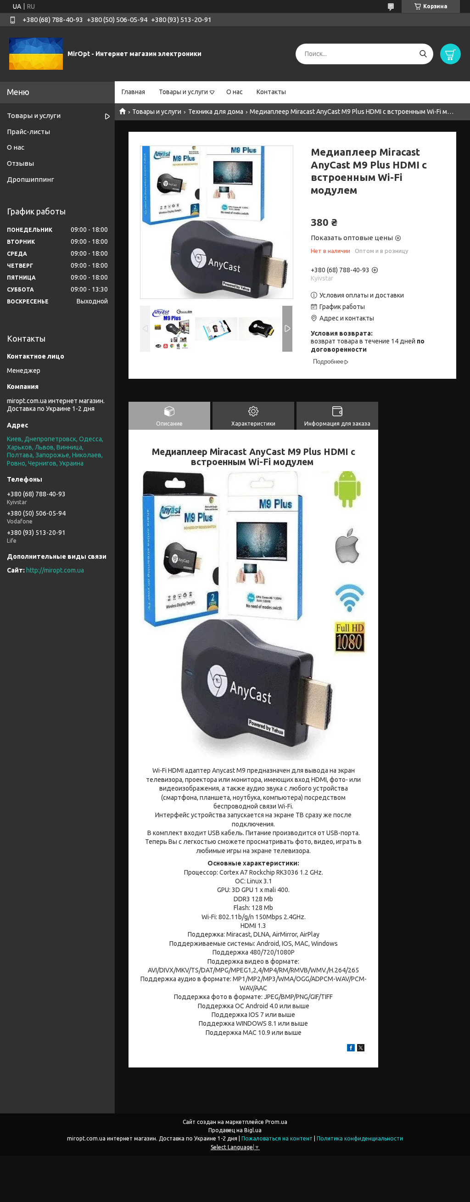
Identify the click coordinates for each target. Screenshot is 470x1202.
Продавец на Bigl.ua (235, 1130)
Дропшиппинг (30, 179)
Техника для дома (215, 111)
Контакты (271, 91)
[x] (360, 1049)
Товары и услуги (183, 91)
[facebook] (351, 1049)
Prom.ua (276, 1122)
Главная (133, 91)
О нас (234, 91)
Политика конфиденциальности (360, 1138)
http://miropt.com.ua (55, 570)
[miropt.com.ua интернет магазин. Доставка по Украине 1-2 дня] (36, 53)
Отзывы (20, 163)
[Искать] (423, 54)
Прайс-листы (28, 131)
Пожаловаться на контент (277, 1138)
